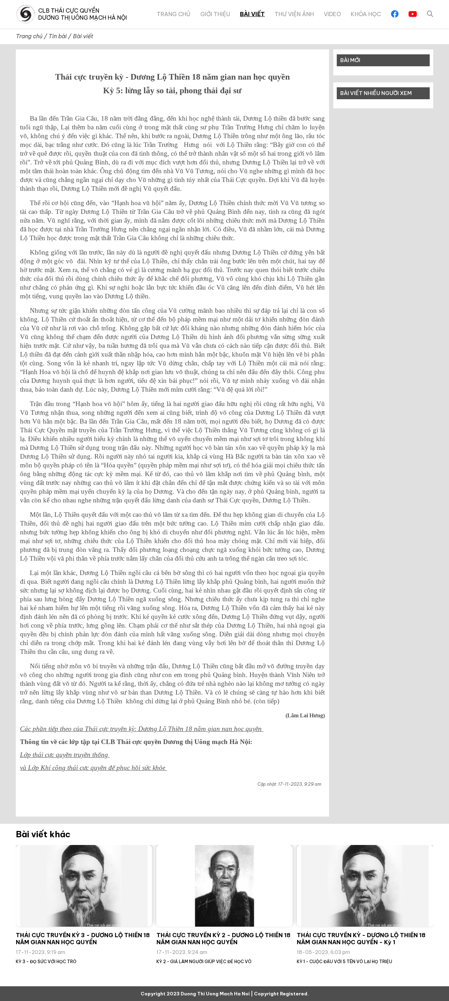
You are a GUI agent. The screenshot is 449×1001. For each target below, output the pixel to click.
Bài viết (252, 14)
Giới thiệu (215, 14)
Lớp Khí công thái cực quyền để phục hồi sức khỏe (97, 767)
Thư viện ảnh (294, 14)
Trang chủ (173, 14)
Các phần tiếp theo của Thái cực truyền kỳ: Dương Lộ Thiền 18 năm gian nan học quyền (141, 728)
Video (332, 14)
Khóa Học (366, 14)
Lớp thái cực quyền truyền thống (65, 754)
